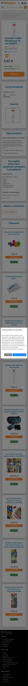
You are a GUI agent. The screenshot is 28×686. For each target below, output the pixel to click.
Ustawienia (8, 354)
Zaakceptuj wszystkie (19, 354)
